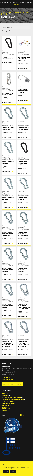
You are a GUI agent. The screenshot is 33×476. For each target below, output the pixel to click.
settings (15, 468)
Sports (4, 407)
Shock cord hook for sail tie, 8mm (23, 90)
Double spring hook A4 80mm (7, 94)
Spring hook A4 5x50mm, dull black (23, 163)
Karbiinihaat (5, 51)
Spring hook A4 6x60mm (8, 198)
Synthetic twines (8, 401)
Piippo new (5, 52)
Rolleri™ (5, 396)
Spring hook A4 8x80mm (23, 198)
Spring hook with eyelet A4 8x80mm (7, 305)
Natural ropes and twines (11, 397)
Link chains (6, 409)
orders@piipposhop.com (10, 371)
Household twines (8, 403)
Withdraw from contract (12, 384)
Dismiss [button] (16, 4)
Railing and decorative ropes (13, 399)
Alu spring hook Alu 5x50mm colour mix (24, 58)
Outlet (4, 411)
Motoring (5, 405)
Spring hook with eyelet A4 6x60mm (23, 269)
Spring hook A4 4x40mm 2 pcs (23, 128)
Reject (13, 471)
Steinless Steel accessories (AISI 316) (15, 13)
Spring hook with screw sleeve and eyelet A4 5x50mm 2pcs (24, 306)
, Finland (17, 369)
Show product (7, 63)
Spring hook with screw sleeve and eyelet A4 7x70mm (8, 344)
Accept (6, 471)
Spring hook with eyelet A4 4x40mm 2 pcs (23, 233)
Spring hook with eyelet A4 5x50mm (7, 269)
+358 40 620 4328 (9, 373)
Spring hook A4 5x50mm (8, 162)
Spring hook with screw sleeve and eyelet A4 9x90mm (24, 344)
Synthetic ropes (8, 394)
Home (3, 12)
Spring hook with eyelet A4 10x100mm (7, 233)
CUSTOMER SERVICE (8, 380)
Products (9, 12)
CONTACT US (6, 378)
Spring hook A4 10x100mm (8, 128)
